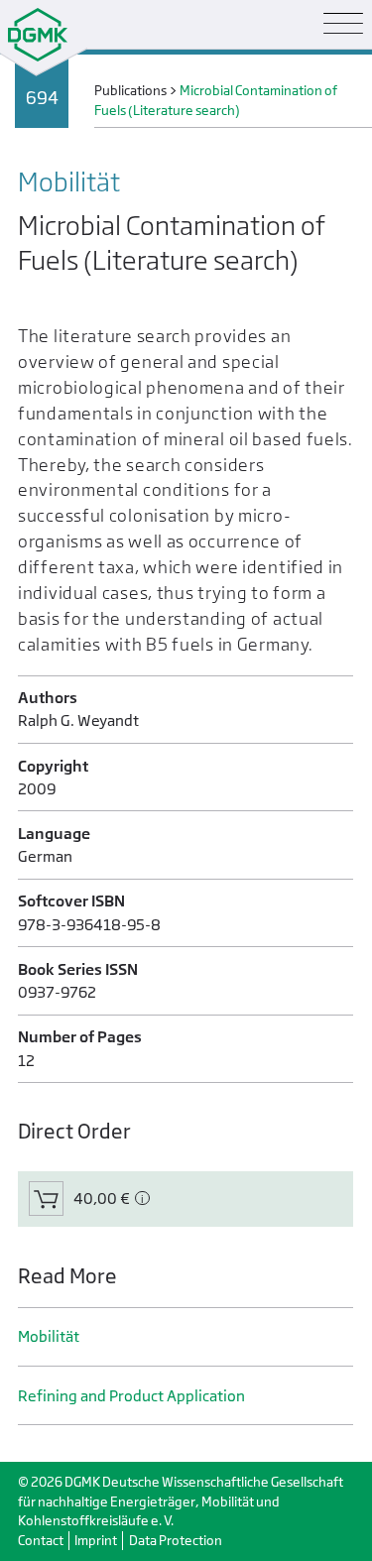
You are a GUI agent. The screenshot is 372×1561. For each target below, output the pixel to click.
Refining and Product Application (131, 1395)
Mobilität (48, 1336)
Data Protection (175, 1540)
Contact (40, 1540)
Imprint (95, 1540)
